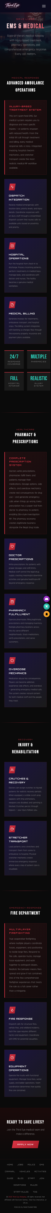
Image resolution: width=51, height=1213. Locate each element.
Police (31, 1165)
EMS (42, 1165)
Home (10, 1165)
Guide (10, 1178)
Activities (40, 1172)
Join (41, 1178)
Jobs (20, 1165)
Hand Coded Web (30, 1207)
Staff (31, 1178)
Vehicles (24, 1172)
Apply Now (25, 1144)
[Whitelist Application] (47, 614)
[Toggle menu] (44, 6)
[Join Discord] (47, 599)
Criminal (10, 1172)
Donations (20, 1185)
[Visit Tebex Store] (47, 606)
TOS (35, 1192)
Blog (21, 1178)
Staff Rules (21, 1192)
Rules (34, 1185)
